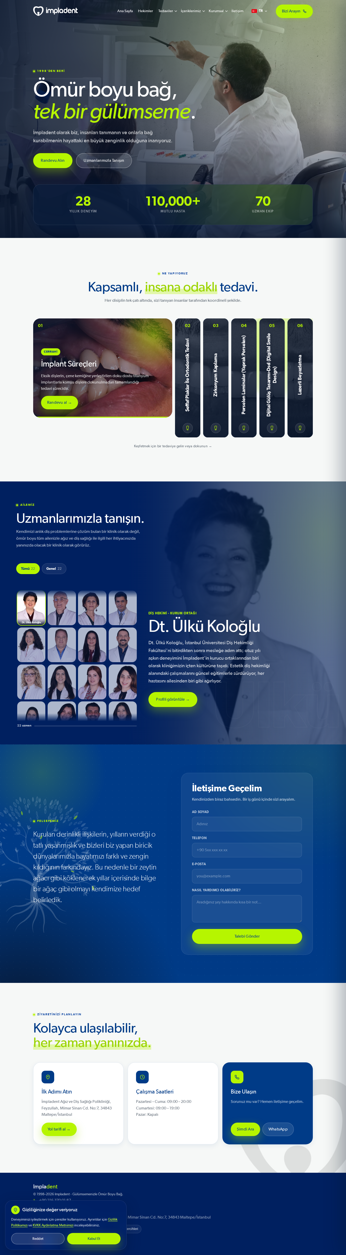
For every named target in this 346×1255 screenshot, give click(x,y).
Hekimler (145, 11)
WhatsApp (278, 1129)
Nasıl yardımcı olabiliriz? (216, 890)
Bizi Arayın (291, 11)
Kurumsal (216, 11)
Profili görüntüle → (173, 699)
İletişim (237, 11)
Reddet (37, 1239)
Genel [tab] (54, 569)
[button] (102, 368)
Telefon (199, 838)
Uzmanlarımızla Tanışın (104, 160)
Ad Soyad (200, 812)
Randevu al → (59, 402)
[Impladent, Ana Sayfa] (55, 11)
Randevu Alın (53, 160)
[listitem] (31, 608)
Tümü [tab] (28, 569)
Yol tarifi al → (59, 1129)
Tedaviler (165, 11)
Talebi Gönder (246, 936)
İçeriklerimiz (191, 11)
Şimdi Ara (245, 1129)
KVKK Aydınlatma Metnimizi (53, 1225)
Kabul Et (94, 1239)
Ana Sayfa (125, 11)
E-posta (199, 864)
